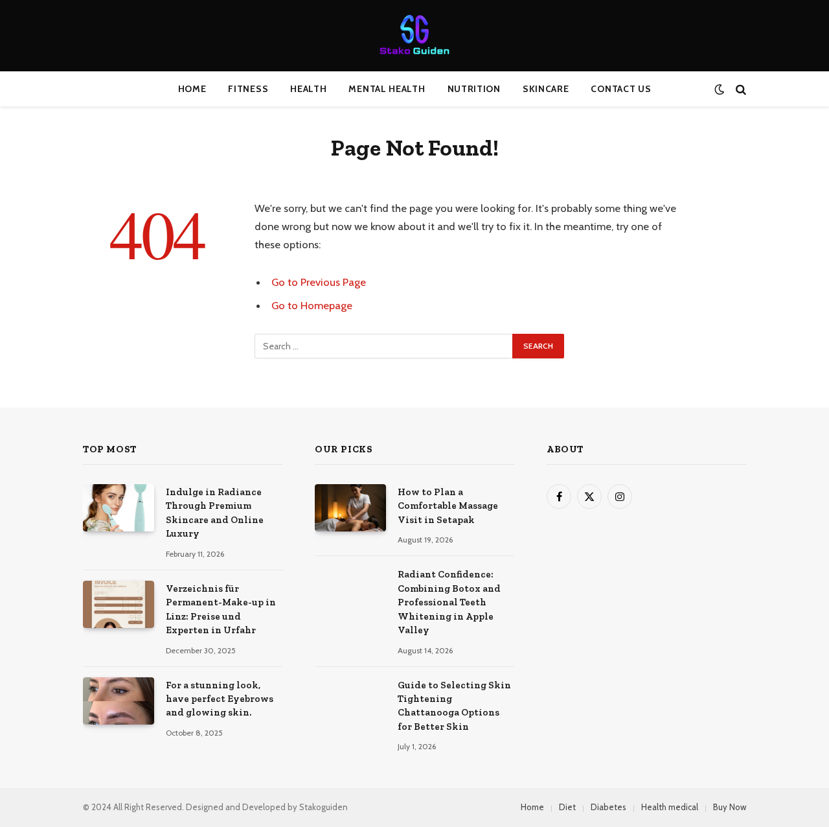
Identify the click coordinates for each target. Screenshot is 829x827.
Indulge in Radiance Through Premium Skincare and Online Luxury (215, 512)
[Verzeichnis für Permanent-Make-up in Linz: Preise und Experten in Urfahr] (118, 604)
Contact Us (621, 89)
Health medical (669, 807)
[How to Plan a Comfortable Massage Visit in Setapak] (350, 507)
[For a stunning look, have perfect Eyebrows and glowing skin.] (118, 701)
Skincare (546, 89)
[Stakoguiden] (414, 35)
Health (308, 89)
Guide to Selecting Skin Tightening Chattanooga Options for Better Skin (454, 705)
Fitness (248, 89)
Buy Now (729, 807)
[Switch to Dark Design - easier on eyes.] (719, 89)
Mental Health (386, 89)
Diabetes (608, 807)
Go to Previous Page (318, 281)
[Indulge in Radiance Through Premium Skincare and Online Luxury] (118, 507)
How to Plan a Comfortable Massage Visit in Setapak (448, 506)
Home (192, 89)
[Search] (739, 89)
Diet (567, 807)
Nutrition (474, 89)
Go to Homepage (311, 305)
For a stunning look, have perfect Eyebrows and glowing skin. (219, 699)
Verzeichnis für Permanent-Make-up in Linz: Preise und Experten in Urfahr (221, 609)
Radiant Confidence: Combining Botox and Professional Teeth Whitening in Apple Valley (449, 602)
